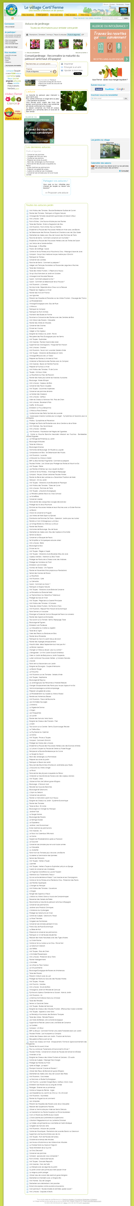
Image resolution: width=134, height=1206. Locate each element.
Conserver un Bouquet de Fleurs (40, 537)
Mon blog (85, 15)
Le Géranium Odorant (37, 946)
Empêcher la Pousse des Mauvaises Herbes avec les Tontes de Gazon (54, 241)
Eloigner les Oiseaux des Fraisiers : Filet (43, 721)
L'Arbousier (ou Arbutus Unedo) (40, 458)
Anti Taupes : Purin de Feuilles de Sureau (43, 1137)
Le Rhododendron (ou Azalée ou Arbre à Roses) (46, 694)
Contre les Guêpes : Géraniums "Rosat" (43, 916)
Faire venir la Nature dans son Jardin (42, 664)
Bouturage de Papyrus (37, 680)
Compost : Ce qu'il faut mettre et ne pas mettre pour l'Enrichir (51, 254)
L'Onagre (32, 891)
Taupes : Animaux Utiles (38, 372)
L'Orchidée (33, 962)
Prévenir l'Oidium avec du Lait (40, 976)
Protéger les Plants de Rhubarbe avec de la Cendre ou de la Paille (52, 423)
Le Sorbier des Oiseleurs (38, 394)
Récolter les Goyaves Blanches (40, 787)
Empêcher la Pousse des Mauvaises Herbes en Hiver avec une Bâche (54, 230)
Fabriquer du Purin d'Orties (38, 312)
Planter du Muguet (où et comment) (42, 1098)
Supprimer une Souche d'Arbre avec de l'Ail (44, 1134)
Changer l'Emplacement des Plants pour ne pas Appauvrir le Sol (52, 685)
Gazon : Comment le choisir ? (39, 584)
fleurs (10, 79)
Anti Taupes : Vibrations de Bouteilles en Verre (46, 353)
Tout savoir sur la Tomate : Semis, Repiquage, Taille (47, 620)
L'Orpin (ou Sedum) (36, 792)
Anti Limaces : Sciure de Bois (39, 987)
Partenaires (120, 4)
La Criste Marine (35, 940)
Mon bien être (56, 15)
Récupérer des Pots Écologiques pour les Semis (46, 336)
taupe (17, 70)
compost (10, 71)
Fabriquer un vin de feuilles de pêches (43, 935)
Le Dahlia (32, 735)
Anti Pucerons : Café (36, 579)
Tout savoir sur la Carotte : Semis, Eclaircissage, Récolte (49, 727)
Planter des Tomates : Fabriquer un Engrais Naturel (47, 213)
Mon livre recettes (11, 40)
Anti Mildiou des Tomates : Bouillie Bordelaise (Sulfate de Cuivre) (52, 210)
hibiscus (18, 73)
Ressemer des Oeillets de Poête (40, 899)
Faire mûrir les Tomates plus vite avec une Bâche (47, 853)
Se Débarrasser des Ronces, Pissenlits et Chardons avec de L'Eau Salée (55, 232)
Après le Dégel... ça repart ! (38, 1065)
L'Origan (32, 710)
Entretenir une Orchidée (38, 565)
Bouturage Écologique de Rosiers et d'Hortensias (47, 970)
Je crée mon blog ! (11, 47)
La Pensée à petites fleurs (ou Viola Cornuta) (45, 494)
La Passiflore (34, 576)
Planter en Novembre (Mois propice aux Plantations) (48, 570)
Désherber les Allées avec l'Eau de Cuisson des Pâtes (48, 1074)
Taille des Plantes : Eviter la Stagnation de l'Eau (46, 224)
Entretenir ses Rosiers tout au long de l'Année (45, 1085)
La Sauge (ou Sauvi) (36, 754)
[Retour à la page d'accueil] (27, 34)
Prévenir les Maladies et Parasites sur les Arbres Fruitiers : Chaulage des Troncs (57, 298)
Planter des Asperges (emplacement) (42, 642)
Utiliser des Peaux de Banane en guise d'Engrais (46, 1071)
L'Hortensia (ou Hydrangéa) (39, 910)
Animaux (49, 35)
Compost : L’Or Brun (36, 1028)
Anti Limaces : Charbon (37, 347)
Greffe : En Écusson (36, 405)
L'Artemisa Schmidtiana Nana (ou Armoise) (44, 998)
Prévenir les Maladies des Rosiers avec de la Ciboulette (49, 1104)
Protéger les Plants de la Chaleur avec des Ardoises (47, 559)
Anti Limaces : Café (36, 219)
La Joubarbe (33, 850)
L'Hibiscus (33, 306)
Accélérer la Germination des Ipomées (43, 855)
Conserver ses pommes (35, 155)
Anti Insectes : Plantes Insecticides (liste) (43, 342)
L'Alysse (32, 661)
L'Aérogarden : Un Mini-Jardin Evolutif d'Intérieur (46, 653)
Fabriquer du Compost (37, 309)
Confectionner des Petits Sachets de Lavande (45, 413)
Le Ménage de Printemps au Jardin (42, 439)
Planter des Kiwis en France (39, 293)
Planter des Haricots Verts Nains (41, 718)
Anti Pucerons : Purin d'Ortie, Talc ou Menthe (45, 227)
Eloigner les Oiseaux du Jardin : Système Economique (48, 801)
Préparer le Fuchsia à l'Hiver (39, 367)
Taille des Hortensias (36, 268)
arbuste (17, 81)
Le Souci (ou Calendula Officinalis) (41, 833)
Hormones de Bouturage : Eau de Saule (43, 529)
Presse (127, 4)
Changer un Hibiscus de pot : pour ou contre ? (45, 650)
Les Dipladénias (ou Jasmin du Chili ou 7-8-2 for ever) (48, 1093)
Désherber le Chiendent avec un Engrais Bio (45, 1178)
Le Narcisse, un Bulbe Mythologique (42, 1079)
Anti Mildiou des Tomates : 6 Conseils (42, 603)
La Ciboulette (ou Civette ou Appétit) (42, 628)
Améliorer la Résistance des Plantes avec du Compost (48, 361)
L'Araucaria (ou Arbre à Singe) (39, 768)
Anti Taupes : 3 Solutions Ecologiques (42, 491)
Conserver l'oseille (35, 499)
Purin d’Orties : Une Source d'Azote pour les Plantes (47, 221)
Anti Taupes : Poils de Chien (39, 951)
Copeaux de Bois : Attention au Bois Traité (44, 557)
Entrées (7, 59)
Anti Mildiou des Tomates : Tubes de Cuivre (44, 485)
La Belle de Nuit (35, 929)
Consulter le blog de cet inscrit (50, 82)
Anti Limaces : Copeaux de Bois (40, 383)
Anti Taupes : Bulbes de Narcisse (41, 1006)
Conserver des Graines (37, 326)
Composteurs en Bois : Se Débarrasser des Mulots (47, 453)
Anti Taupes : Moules (36, 981)
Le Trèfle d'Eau (34, 729)
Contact (112, 4)
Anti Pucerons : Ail (35, 995)
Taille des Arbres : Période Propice (41, 1017)
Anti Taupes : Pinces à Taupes (40, 738)
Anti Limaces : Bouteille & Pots (40, 402)
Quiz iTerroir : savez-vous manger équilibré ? (110, 80)
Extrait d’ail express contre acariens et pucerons (46, 1186)
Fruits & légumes (74, 35)
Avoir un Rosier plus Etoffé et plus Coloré (44, 1115)
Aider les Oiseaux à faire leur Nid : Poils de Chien (46, 400)
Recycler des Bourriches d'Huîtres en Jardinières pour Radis (51, 765)
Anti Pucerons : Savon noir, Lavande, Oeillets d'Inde (47, 350)
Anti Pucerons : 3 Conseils (38, 284)
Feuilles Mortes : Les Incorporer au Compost (45, 1034)
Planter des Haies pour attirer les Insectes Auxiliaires (48, 378)
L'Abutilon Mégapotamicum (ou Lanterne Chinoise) (47, 1120)
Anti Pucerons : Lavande (38, 455)
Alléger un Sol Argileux (37, 331)
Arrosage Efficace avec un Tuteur (41, 356)
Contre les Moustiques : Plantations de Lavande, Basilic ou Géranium (54, 1131)
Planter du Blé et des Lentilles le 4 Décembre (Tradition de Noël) (52, 477)
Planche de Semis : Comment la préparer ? (44, 262)
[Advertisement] (110, 119)
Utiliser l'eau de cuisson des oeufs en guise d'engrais (48, 1175)
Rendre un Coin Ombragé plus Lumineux (44, 521)
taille (18, 76)
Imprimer (68, 64)
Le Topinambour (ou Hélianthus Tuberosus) (44, 595)
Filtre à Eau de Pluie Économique (41, 927)
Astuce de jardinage (37, 23)
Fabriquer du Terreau (36, 257)
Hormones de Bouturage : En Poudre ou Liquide (46, 450)
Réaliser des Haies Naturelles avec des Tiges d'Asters (48, 938)
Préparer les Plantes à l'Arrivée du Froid (43, 358)
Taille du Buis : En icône (37, 806)
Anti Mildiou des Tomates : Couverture (43, 888)
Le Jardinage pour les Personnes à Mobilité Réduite (47, 683)
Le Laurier (33, 716)
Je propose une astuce (13, 37)
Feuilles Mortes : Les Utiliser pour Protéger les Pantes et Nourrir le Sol (54, 463)
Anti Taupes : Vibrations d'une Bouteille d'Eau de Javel (48, 554)
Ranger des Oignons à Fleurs (39, 894)
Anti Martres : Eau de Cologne (40, 1181)
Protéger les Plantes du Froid (39, 1063)
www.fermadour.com (94, 1201)
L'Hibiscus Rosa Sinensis (38, 410)
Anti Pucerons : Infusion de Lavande (42, 1129)
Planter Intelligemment (37, 960)
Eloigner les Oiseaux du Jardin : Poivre (43, 334)
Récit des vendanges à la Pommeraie (40, 162)
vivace (8, 73)
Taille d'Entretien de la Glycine (40, 1148)
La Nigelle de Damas (36, 707)
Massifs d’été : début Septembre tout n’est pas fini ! (47, 644)
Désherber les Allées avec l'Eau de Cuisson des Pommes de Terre (53, 235)
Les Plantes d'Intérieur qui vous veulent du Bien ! (46, 469)
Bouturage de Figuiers (37, 622)
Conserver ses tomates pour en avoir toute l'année (47, 844)
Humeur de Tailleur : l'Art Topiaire (41, 568)
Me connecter (10, 27)
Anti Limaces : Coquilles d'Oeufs (40, 1192)
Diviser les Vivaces (36, 328)
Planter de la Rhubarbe (37, 636)
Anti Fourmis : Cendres (37, 984)
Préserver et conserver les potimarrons (43, 932)
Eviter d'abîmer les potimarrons (38, 167)
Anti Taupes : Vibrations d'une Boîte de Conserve (46, 590)
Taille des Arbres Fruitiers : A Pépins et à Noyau (46, 271)
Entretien (42, 35)
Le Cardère (33, 1025)
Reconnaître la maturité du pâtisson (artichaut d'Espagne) (50, 902)
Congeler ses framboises (38, 921)
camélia (11, 76)
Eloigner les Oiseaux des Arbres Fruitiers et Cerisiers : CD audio (52, 1057)
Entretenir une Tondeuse (38, 625)
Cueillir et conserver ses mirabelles (39, 171)
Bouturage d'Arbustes (37, 442)
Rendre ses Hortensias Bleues (40, 696)
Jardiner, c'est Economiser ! (39, 825)
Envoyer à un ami (72, 67)
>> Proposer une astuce (56, 192)
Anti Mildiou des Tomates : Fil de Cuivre (43, 369)
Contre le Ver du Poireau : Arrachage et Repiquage (47, 472)
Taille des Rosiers (35, 973)
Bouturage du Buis (36, 546)
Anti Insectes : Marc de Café (39, 1164)
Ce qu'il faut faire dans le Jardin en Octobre (44, 273)
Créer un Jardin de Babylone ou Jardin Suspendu (47, 655)
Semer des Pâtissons (36, 858)
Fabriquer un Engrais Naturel (39, 587)
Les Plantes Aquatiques (37, 883)
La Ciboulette (34, 847)
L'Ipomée (32, 864)
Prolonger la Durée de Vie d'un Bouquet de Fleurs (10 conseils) (51, 614)
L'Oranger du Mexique (37, 886)
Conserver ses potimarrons (39, 905)
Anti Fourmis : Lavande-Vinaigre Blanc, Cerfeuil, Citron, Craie (51, 1082)
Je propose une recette (13, 35)
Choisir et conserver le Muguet (40, 513)
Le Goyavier (33, 842)
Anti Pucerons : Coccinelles (39, 1076)
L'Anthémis (33, 705)
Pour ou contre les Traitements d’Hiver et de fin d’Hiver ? (49, 1049)
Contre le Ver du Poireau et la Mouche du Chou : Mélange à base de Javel (55, 252)
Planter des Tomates (36, 803)
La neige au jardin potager (38, 1172)
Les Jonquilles (34, 1101)
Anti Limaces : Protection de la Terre (42, 957)
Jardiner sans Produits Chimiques (41, 907)
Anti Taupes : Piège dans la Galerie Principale (45, 600)
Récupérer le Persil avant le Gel (40, 1039)
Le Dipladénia (34, 822)
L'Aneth (32, 724)
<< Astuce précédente (32, 53)
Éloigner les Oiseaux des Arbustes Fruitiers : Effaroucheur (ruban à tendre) (55, 1009)
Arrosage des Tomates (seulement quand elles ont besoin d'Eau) (52, 216)
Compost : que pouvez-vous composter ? (44, 1156)
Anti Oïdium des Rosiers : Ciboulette (42, 320)
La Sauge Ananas (35, 814)
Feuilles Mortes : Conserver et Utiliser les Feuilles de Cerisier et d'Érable (55, 1052)
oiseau (10, 83)
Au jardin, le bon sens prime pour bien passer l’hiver (47, 1170)
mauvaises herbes (13, 87)
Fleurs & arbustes (60, 35)
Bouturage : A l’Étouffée (37, 246)
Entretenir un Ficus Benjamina (40, 408)
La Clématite (34, 581)
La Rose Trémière (35, 918)
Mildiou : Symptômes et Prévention (41, 421)
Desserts (8, 62)
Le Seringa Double (36, 820)
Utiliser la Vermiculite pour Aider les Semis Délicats (47, 1109)
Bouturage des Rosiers (37, 817)
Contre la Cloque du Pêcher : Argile (41, 1090)
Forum (106, 4)
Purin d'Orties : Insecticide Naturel (41, 1159)
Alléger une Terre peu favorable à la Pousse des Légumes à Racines (54, 265)
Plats (7, 60)
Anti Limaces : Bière (36, 543)
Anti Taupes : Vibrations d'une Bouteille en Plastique (48, 483)
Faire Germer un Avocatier (38, 611)
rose (13, 73)
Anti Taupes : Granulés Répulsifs (40, 1161)
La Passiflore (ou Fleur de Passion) (41, 375)
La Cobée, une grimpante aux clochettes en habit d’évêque (50, 1123)
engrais (9, 81)
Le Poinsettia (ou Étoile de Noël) (40, 592)
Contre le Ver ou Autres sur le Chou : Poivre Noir (46, 943)
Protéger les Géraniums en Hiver (41, 913)
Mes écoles (71, 15)
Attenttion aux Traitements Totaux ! (42, 875)
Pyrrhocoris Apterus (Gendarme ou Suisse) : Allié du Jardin (50, 992)
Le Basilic (32, 510)
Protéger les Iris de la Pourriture (40, 505)
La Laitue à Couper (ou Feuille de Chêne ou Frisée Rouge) (50, 748)
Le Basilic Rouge (35, 669)
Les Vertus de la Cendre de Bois (40, 243)
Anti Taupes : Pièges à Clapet (39, 551)
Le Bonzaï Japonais (36, 647)
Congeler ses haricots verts (37, 156)
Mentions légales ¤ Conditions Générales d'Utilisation (79, 1199)
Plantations (33, 35)
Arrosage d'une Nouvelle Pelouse (41, 276)
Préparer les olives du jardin (37, 160)
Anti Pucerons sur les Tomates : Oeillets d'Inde (45, 674)
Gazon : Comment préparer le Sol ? (41, 279)
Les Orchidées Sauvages (38, 702)
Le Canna (32, 836)
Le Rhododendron (35, 301)
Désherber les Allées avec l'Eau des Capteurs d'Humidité (49, 532)
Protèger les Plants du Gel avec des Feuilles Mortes (47, 979)
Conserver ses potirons (35, 158)
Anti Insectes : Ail (35, 831)
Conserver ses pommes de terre (40, 391)
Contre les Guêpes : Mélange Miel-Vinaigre (44, 1060)
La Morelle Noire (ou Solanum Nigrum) (43, 1145)
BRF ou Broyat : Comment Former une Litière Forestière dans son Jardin (55, 1031)
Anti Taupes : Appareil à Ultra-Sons (41, 1012)
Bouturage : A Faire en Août (39, 784)
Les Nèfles (33, 949)
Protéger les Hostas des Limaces (41, 743)
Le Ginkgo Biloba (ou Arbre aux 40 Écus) (43, 524)
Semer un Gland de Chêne (38, 1003)
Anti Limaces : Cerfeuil (37, 397)
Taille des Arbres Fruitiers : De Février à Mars (45, 606)
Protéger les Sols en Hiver (38, 598)
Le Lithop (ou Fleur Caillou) (39, 965)
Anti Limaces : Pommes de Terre (41, 488)
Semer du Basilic (35, 535)
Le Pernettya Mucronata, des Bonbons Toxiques (46, 1014)
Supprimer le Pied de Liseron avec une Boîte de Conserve (50, 1023)
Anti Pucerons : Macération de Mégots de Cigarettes (48, 431)
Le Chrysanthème (35, 968)
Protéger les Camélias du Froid (40, 562)
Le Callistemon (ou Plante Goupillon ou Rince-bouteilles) (49, 1112)
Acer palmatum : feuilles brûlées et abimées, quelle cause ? (50, 1189)
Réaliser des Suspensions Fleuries (41, 1107)
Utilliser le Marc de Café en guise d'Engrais (44, 781)
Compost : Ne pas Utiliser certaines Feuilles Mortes (47, 474)
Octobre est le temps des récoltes (41, 1139)
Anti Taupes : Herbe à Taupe (39, 861)
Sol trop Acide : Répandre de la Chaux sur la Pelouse (48, 287)
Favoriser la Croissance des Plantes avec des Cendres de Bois (51, 317)
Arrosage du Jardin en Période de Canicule (44, 990)
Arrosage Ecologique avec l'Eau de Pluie (43, 304)
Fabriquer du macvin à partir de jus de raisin (45, 639)
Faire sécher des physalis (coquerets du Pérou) (46, 773)
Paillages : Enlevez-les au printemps (42, 1087)
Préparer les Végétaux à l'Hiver (40, 290)
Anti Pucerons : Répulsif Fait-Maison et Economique (48, 609)
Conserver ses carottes (37, 260)
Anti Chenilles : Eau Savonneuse (40, 426)
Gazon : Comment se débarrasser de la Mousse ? (47, 282)
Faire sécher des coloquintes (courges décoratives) (47, 502)
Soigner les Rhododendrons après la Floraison (45, 839)
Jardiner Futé (34, 812)
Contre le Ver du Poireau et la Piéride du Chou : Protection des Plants (54, 880)
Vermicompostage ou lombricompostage (44, 688)
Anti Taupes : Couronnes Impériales (42, 389)
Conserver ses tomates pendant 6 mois (43, 924)
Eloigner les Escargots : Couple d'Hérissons (44, 666)
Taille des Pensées (36, 1001)
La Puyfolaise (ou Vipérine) (39, 732)
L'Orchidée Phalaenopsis (38, 954)
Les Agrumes (34, 295)
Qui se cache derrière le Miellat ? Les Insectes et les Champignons (53, 877)
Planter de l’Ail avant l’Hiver (39, 1046)
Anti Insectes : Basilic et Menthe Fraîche (43, 364)
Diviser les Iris (34, 548)
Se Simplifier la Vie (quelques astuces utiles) (45, 540)
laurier (16, 78)
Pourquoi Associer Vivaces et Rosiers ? (43, 1068)
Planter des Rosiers (36, 527)
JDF (82, 35)
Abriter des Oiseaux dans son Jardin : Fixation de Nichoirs (50, 1036)
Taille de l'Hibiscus (36, 444)
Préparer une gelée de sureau (38, 169)
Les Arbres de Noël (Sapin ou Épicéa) (42, 516)
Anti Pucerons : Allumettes (38, 1096)
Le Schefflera (34, 496)
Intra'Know (86, 1203)
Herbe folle (110, 143)
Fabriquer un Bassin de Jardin (40, 762)
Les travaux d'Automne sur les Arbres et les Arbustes (48, 1142)
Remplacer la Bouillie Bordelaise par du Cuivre (46, 751)
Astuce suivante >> (82, 53)
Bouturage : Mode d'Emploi (39, 380)
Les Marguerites (35, 713)
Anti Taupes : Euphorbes (38, 339)
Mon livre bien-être (11, 44)
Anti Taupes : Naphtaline (38, 677)
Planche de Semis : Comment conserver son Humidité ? (49, 238)
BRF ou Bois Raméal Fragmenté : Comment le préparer (49, 461)
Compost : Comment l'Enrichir (40, 740)
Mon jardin (42, 15)
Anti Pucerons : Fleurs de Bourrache (42, 699)
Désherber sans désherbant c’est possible (44, 1183)
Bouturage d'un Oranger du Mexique (42, 809)
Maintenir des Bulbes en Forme (40, 315)
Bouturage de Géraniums (38, 790)
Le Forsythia (33, 672)
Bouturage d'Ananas (36, 447)
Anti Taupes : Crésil (36, 779)
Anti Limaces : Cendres (37, 429)
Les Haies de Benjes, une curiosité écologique (46, 1020)
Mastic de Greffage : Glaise (39, 249)
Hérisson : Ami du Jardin (38, 480)
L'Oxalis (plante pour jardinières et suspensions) (46, 1118)
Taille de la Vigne (35, 631)
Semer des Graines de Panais (40, 573)
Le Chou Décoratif (36, 1150)
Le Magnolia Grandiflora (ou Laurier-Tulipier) (45, 872)
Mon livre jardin (10, 42)
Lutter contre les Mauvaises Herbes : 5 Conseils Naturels (49, 658)
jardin (17, 89)
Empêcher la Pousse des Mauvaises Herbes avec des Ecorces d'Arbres (54, 746)
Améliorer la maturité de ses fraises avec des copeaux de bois (51, 776)
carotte (16, 83)
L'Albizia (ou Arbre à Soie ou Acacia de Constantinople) (49, 896)
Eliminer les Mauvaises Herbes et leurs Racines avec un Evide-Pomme (54, 507)
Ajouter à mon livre (73, 70)
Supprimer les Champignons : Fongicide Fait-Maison (48, 345)
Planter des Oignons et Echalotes (41, 617)
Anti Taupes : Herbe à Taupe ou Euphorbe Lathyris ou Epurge (51, 866)
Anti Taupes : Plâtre (36, 466)
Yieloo (65, 1203)
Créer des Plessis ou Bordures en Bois (43, 633)
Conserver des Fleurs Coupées (40, 386)
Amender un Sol (35, 1055)
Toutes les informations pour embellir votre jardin (54, 28)
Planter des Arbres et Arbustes (40, 323)
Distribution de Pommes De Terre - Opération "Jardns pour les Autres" (54, 518)
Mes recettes (27, 15)
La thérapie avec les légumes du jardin (43, 1167)
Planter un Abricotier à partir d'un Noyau (43, 798)
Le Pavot (32, 770)
